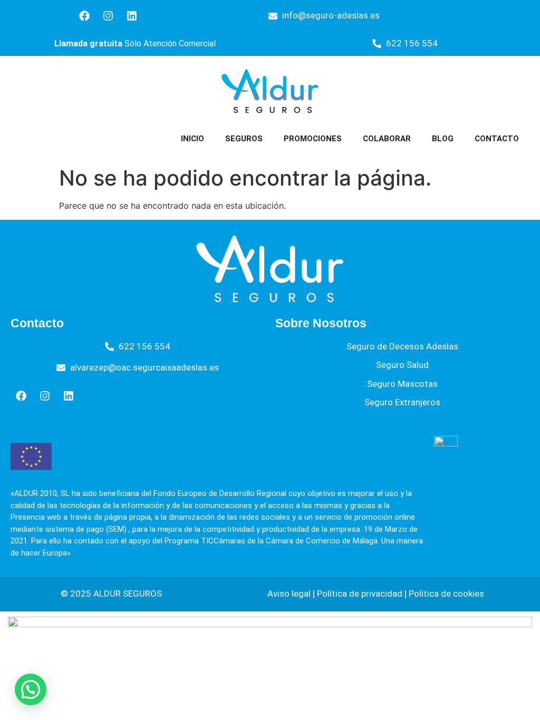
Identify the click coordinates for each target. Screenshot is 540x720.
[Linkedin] (131, 15)
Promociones (313, 138)
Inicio (192, 138)
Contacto (497, 138)
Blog (443, 138)
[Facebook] (84, 15)
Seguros (244, 138)
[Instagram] (108, 15)
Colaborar (387, 138)
